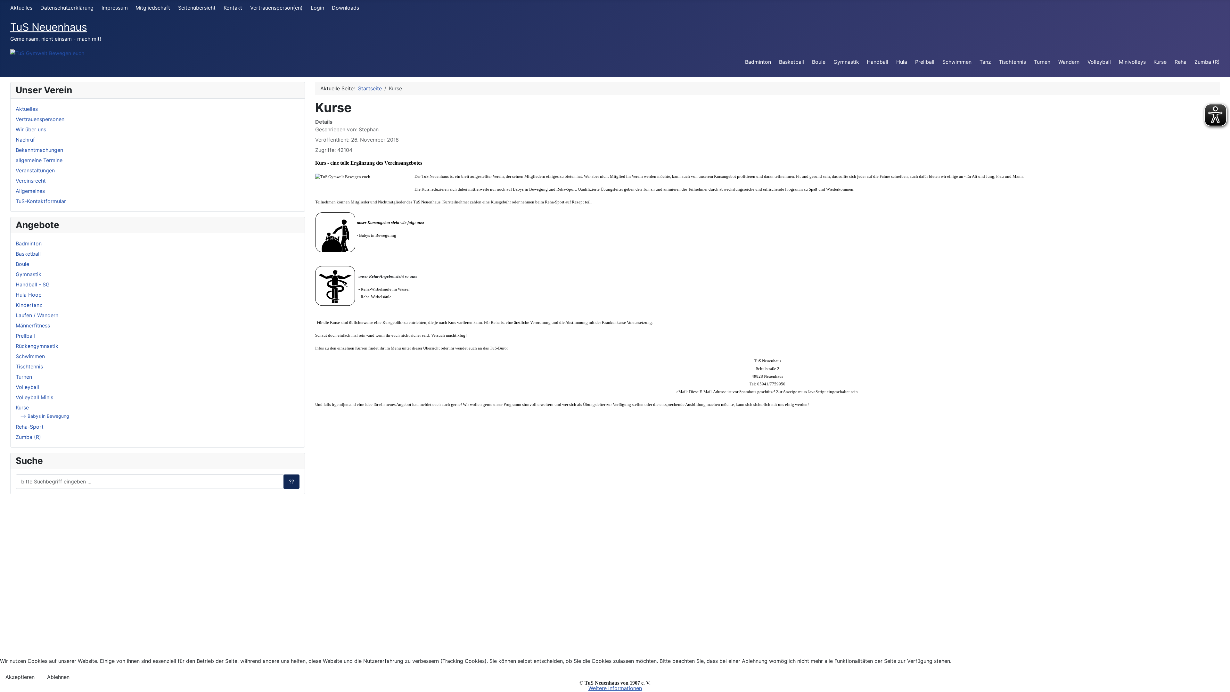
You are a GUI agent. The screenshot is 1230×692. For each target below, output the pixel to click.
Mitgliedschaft (152, 7)
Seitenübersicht (197, 7)
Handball (877, 62)
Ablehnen (58, 677)
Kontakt (233, 7)
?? (291, 481)
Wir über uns (31, 129)
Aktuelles (21, 7)
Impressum (115, 7)
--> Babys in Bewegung (44, 416)
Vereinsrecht (31, 180)
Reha (1180, 62)
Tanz (985, 62)
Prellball (924, 62)
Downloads (345, 7)
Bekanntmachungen (39, 150)
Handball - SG (33, 284)
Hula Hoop (29, 295)
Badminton (758, 62)
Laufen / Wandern (37, 315)
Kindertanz (29, 305)
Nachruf (25, 139)
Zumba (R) (1207, 62)
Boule (818, 62)
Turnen (1042, 62)
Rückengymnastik (37, 346)
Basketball (791, 62)
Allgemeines (30, 191)
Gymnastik (846, 62)
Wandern (1068, 62)
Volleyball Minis (34, 397)
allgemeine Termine (39, 160)
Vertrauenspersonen (40, 119)
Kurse (1160, 62)
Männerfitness (33, 325)
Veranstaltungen (35, 170)
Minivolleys (1132, 62)
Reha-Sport (30, 427)
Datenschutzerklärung (67, 7)
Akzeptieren (20, 677)
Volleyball (1099, 62)
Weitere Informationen (615, 688)
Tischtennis (1012, 62)
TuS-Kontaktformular (41, 201)
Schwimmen (957, 62)
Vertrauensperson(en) (276, 7)
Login (317, 7)
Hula (901, 62)
